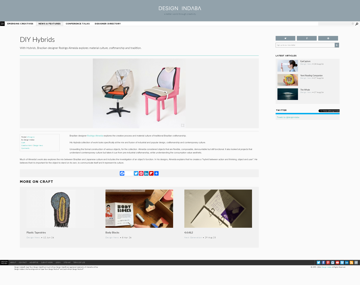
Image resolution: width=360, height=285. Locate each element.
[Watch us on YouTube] (337, 262)
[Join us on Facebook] (307, 38)
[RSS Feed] (351, 262)
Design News (38, 145)
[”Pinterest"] (328, 38)
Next (223, 106)
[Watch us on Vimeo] (342, 262)
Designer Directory (108, 24)
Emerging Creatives (20, 24)
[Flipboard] (151, 173)
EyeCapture (305, 61)
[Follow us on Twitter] (285, 38)
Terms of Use (79, 262)
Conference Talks (78, 24)
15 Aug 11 (31, 137)
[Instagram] (332, 262)
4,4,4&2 (188, 232)
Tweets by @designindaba (288, 117)
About (13, 262)
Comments (25, 148)
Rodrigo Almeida (95, 135)
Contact (23, 262)
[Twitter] (136, 173)
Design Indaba (326, 267)
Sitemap (67, 262)
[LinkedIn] (146, 173)
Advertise (34, 262)
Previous (56, 106)
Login (58, 262)
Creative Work (26, 145)
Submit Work (47, 262)
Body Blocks (112, 232)
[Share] (156, 173)
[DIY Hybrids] (139, 127)
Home (2, 23)
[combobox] (336, 24)
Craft (23, 142)
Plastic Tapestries (36, 232)
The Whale (305, 89)
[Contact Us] (356, 262)
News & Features (50, 24)
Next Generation (193, 237)
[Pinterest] (141, 173)
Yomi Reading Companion (311, 75)
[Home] (180, 9)
